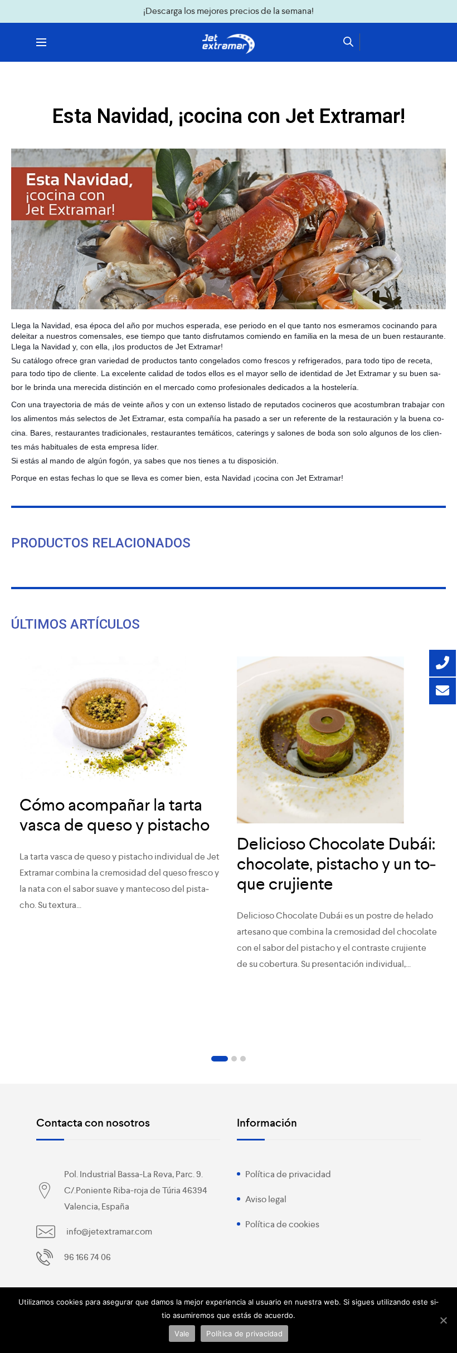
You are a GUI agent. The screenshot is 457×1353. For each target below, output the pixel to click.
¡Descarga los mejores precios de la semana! (228, 11)
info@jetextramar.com (109, 1231)
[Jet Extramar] (228, 44)
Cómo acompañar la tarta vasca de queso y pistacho (115, 815)
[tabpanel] (120, 790)
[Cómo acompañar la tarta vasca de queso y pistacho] (120, 720)
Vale (181, 1333)
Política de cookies (282, 1224)
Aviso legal (265, 1199)
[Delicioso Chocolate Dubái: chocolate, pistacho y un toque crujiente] (337, 739)
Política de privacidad (288, 1174)
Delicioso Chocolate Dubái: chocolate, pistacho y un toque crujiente (336, 864)
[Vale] (443, 1320)
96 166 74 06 (87, 1257)
